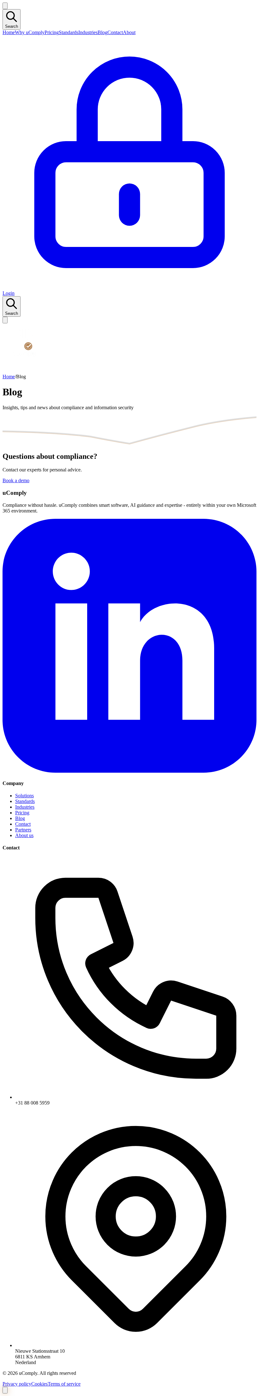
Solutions (24, 795)
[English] (5, 6)
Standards (68, 32)
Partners (23, 829)
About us (24, 835)
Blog (102, 32)
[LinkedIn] (129, 771)
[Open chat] (5, 1390)
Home (9, 32)
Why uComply (30, 32)
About (129, 32)
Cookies (39, 1384)
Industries (88, 32)
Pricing (52, 32)
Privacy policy (17, 1384)
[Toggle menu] (5, 320)
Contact (115, 32)
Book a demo (16, 480)
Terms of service (64, 1384)
